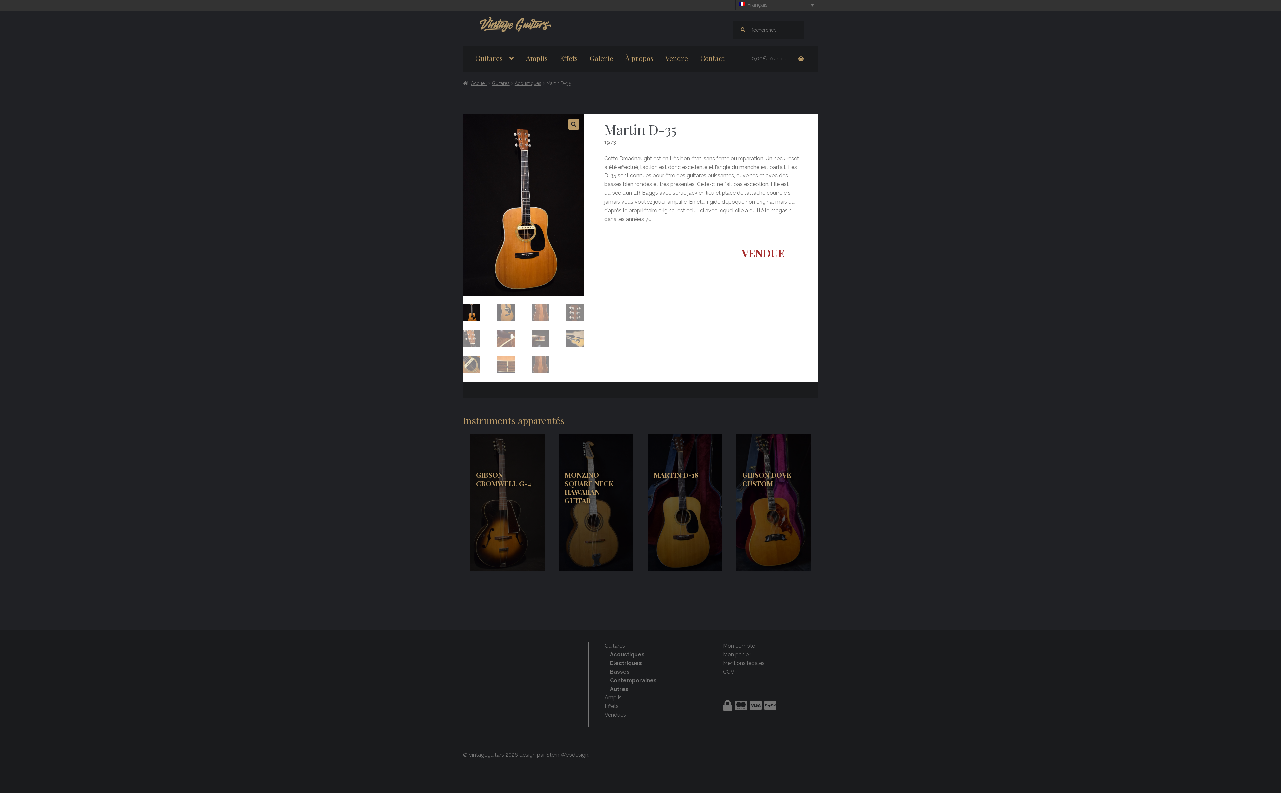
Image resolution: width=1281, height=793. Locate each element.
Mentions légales (744, 663)
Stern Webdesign (567, 755)
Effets (569, 58)
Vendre (676, 58)
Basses (620, 672)
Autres (619, 689)
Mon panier (736, 654)
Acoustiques (528, 83)
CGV (728, 672)
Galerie (601, 58)
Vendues (615, 715)
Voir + (507, 502)
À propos (639, 58)
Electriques (626, 663)
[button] (573, 124)
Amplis (537, 58)
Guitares (489, 58)
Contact (712, 58)
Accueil (479, 83)
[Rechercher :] (768, 30)
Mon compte (739, 646)
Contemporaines (633, 680)
